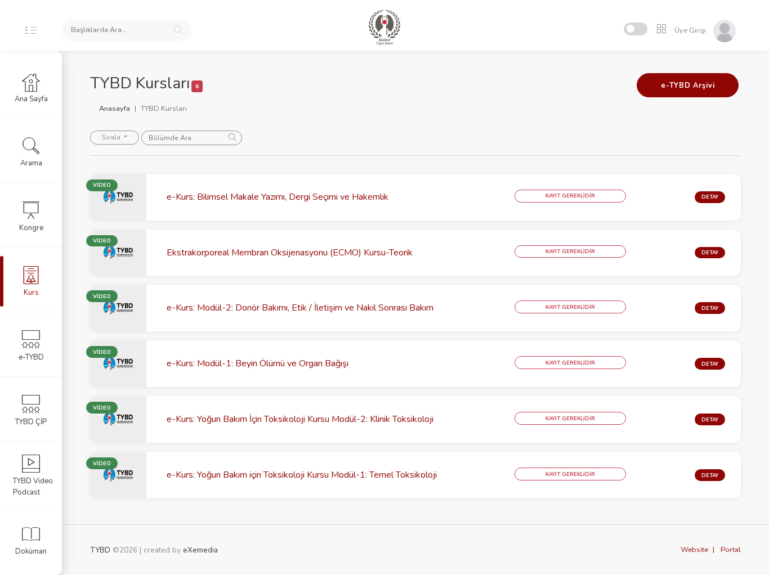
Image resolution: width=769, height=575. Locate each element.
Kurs (31, 293)
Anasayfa (114, 109)
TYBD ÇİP (31, 422)
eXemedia (200, 550)
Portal (731, 550)
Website (694, 550)
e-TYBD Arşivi (687, 85)
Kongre (31, 228)
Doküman (31, 551)
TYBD (100, 550)
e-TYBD (31, 357)
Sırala (112, 137)
